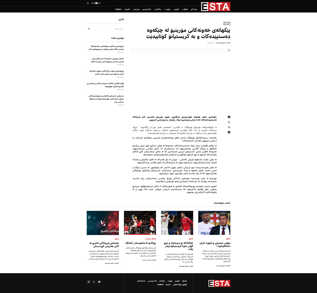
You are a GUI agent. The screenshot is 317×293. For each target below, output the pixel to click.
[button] (95, 3)
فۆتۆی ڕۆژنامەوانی (180, 284)
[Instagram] (89, 281)
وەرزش (148, 239)
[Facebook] (99, 281)
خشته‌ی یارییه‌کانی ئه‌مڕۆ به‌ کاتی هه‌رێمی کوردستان (104, 245)
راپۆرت (170, 281)
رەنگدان (162, 281)
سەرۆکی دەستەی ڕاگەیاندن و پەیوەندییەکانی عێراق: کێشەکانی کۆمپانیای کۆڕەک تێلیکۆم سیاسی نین (106, 99)
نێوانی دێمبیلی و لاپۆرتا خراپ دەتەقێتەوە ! (214, 244)
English (160, 284)
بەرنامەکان (141, 281)
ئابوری (177, 281)
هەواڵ (227, 23)
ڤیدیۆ (168, 284)
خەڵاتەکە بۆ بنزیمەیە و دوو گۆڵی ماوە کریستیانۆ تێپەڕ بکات (178, 246)
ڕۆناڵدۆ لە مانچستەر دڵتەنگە (140, 243)
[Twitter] (94, 281)
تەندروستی (152, 281)
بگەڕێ (89, 29)
